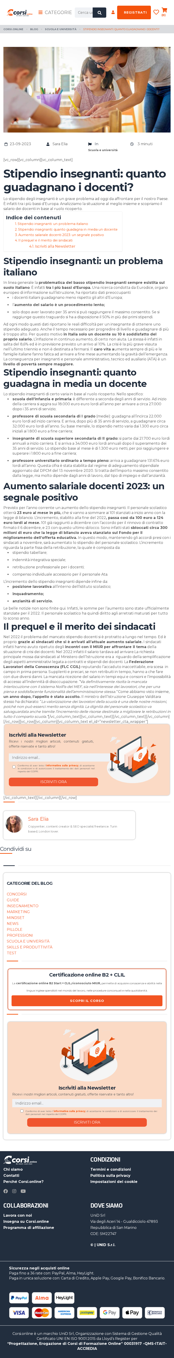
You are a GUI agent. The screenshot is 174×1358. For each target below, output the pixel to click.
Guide (13, 900)
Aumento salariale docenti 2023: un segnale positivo (61, 235)
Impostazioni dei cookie (114, 1182)
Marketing (18, 912)
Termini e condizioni (110, 1169)
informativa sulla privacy (62, 765)
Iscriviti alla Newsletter (55, 246)
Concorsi (17, 894)
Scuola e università (28, 941)
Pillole (14, 929)
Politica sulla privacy (110, 1175)
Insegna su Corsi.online (26, 1221)
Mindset (15, 918)
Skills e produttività (29, 947)
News (13, 923)
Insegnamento (23, 906)
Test (12, 953)
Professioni (20, 935)
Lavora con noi (17, 1215)
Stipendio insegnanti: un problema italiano (53, 224)
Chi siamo (13, 1169)
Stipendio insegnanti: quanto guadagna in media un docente (68, 229)
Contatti (11, 1175)
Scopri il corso (87, 1001)
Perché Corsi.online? (23, 1182)
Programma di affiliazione (28, 1227)
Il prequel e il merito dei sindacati (45, 240)
